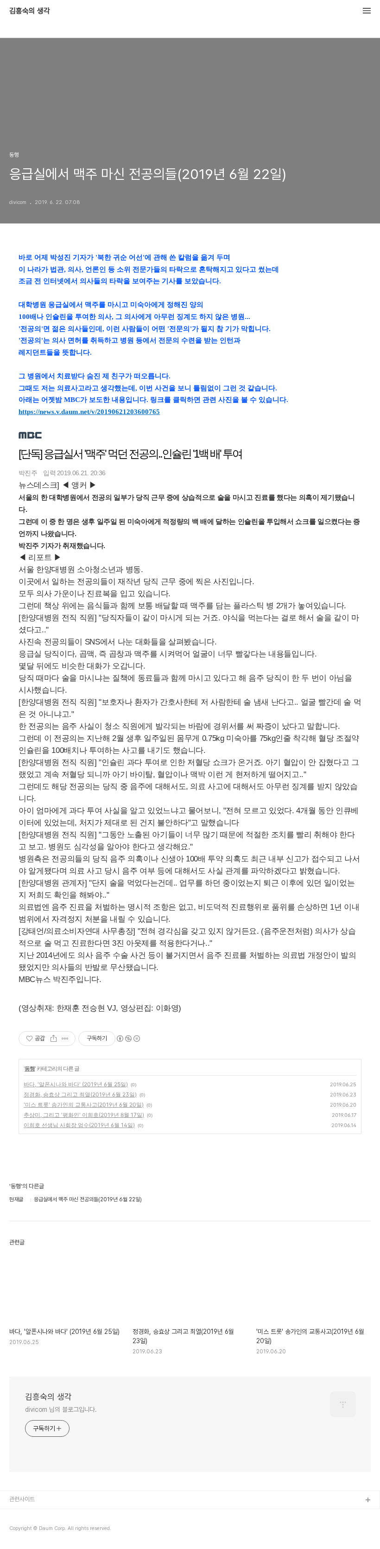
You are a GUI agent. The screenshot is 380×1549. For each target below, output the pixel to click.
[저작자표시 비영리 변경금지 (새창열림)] (127, 1038)
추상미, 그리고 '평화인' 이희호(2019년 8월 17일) (84, 1114)
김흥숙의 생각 (29, 11)
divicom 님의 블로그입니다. (61, 1409)
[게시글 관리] (65, 1038)
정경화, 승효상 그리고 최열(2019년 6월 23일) (80, 1094)
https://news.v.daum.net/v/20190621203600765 (89, 411)
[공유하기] (53, 1038)
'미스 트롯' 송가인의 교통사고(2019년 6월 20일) (84, 1104)
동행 (30, 1068)
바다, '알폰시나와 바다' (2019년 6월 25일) (76, 1084)
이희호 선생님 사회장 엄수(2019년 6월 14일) (79, 1125)
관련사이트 (22, 1499)
